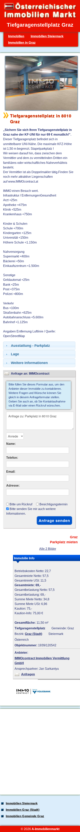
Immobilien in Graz (22, 42)
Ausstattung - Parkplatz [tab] (30, 346)
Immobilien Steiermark (47, 36)
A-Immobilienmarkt (45, 829)
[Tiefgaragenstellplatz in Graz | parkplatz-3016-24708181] (40, 110)
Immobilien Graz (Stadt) (22, 809)
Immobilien (16, 36)
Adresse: (13, 485)
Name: (11, 443)
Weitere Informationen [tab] (29, 363)
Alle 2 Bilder (47, 548)
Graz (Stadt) (33, 634)
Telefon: (12, 457)
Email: (10, 471)
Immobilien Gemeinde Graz (25, 816)
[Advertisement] (40, 752)
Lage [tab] (15, 354)
